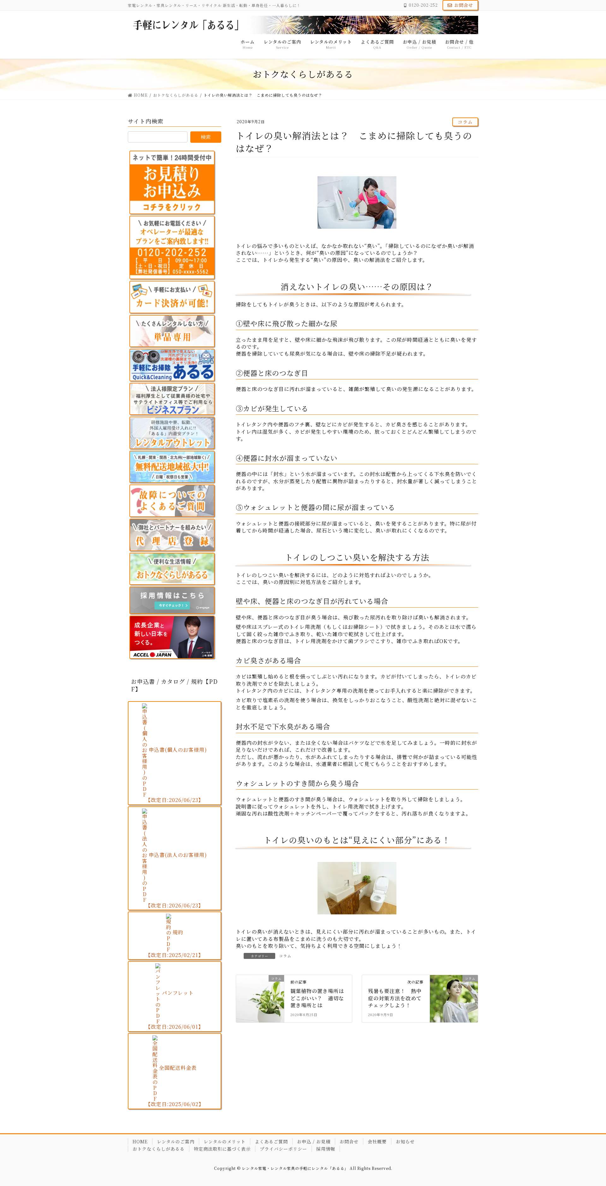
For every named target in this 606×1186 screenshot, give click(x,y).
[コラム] (260, 990)
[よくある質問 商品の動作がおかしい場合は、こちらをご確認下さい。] (172, 501)
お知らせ (405, 1141)
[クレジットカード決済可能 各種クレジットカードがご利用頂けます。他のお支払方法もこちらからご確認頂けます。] (172, 297)
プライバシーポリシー (283, 1149)
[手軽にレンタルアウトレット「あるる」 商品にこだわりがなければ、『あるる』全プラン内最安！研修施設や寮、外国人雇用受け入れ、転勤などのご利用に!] (172, 433)
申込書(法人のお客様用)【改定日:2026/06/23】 (176, 880)
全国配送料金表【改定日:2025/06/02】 (175, 1086)
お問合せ (463, 5)
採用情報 (325, 1149)
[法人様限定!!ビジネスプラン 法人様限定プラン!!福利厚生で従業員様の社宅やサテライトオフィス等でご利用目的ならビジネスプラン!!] (172, 399)
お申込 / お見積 (313, 1141)
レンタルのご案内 (175, 1141)
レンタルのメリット (225, 1141)
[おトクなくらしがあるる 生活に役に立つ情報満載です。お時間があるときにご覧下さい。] (172, 569)
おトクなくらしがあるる (159, 1149)
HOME (140, 1141)
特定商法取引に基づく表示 (222, 1149)
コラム (465, 121)
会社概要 (377, 1141)
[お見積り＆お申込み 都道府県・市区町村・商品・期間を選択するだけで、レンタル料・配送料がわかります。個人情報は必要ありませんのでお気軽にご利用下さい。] (172, 182)
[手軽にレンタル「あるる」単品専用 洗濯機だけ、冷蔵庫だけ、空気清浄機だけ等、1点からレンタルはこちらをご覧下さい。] (172, 331)
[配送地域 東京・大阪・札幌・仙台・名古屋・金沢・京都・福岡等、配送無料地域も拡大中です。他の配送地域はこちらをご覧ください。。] (172, 467)
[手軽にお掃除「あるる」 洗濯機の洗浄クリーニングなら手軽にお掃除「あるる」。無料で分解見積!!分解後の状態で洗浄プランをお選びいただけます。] (172, 365)
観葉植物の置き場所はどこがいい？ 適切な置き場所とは (317, 998)
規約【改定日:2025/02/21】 (175, 944)
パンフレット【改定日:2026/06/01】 (175, 1009)
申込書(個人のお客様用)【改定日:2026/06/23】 (176, 775)
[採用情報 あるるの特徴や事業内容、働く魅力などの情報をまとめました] (172, 600)
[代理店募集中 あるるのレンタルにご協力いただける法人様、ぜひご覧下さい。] (172, 535)
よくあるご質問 (271, 1141)
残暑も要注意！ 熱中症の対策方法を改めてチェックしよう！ (395, 998)
